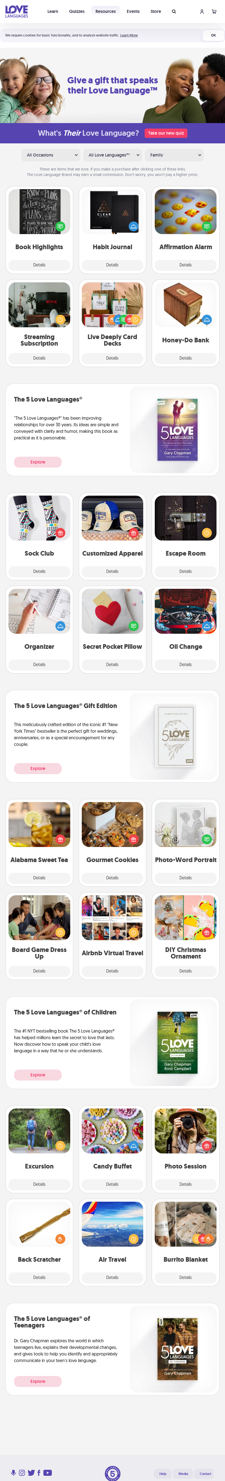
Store (156, 11)
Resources (105, 11)
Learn (52, 11)
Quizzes (77, 11)
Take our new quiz (166, 133)
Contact (205, 1474)
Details (39, 265)
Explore (37, 462)
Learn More (129, 35)
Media (183, 1474)
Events (133, 11)
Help (162, 1474)
